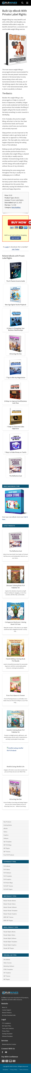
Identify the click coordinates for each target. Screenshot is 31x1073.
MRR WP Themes (8, 917)
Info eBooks (7, 959)
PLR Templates (8, 876)
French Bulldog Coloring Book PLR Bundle (15, 660)
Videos (5, 831)
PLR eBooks (7, 866)
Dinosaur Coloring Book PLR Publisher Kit (15, 586)
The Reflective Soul (15, 476)
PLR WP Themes (8, 886)
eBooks (6, 828)
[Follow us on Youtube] (6, 1053)
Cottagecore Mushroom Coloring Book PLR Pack (15, 623)
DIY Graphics (7, 972)
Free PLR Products (9, 855)
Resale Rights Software (10, 938)
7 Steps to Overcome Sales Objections (15, 428)
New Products (7, 822)
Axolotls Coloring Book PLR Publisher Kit (15, 731)
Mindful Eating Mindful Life (15, 767)
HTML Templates (8, 969)
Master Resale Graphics (10, 914)
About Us (4, 1007)
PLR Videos (7, 869)
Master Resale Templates (10, 910)
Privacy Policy (5, 1031)
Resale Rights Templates (10, 941)
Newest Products (7, 1012)
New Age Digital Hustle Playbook (15, 305)
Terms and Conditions (8, 1028)
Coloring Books (8, 825)
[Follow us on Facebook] (3, 1053)
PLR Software (7, 872)
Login (7, 247)
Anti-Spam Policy (6, 1026)
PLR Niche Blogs (8, 882)
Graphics (6, 835)
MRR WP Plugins (8, 920)
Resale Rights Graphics (10, 945)
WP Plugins (7, 848)
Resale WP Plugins (9, 948)
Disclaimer (5, 1069)
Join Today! (15, 249)
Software (6, 838)
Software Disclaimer (7, 1036)
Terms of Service (23, 1069)
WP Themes (7, 851)
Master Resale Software (10, 907)
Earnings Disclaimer (7, 1034)
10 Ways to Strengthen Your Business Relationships (15, 329)
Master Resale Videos (10, 904)
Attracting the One (15, 354)
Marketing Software (9, 966)
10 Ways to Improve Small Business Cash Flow (15, 402)
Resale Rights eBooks (10, 931)
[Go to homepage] (10, 3)
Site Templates (8, 841)
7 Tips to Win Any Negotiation (15, 378)
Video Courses (8, 963)
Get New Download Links (9, 1015)
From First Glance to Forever (15, 695)
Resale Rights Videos (9, 935)
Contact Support (6, 1010)
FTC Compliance (6, 1023)
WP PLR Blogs (7, 845)
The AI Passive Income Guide (15, 281)
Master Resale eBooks (10, 900)
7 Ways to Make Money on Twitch (15, 452)
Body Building (16, 207)
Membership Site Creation (9, 1044)
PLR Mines (14, 1066)
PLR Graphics (7, 879)
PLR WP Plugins (8, 889)
